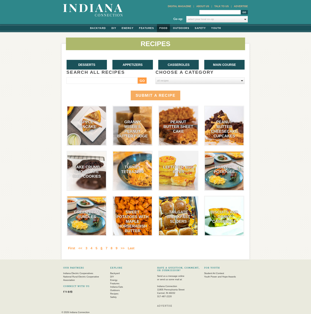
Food (163, 28)
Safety (200, 28)
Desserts (86, 64)
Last (131, 248)
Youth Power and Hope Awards (220, 276)
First (71, 248)
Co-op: (178, 19)
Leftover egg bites (178, 169)
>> (123, 248)
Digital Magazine (179, 6)
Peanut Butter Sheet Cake (178, 126)
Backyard (98, 28)
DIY (113, 28)
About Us (202, 6)
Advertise (241, 6)
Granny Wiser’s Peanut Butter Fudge (132, 129)
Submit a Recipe (155, 95)
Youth (216, 28)
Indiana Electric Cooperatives (78, 273)
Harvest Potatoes (224, 169)
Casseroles (179, 64)
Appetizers (133, 64)
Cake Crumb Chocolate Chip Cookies (87, 172)
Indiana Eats (116, 287)
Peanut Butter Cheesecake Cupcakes (224, 129)
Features (146, 28)
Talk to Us (221, 6)
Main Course (224, 64)
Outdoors (181, 28)
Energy (127, 28)
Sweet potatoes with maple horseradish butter (132, 221)
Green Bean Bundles (87, 214)
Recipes (114, 293)
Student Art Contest (214, 273)
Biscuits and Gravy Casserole (224, 217)
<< (80, 248)
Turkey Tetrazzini (132, 169)
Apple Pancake (86, 124)
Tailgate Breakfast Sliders (178, 217)
